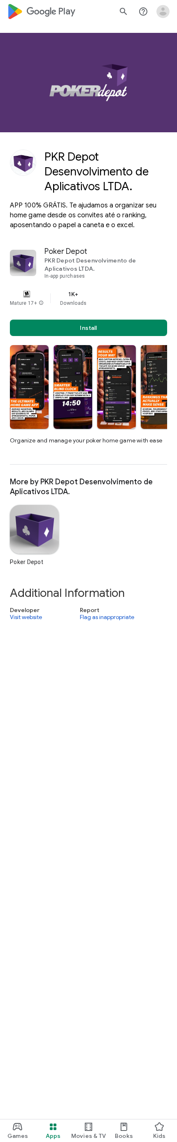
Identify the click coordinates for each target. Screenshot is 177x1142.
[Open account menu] (163, 11)
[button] (41, 303)
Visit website (26, 617)
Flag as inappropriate (107, 617)
